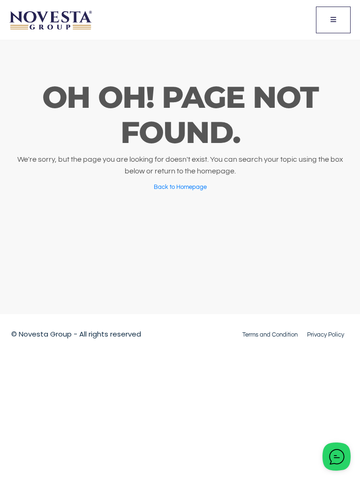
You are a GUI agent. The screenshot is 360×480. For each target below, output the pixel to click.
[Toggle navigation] (333, 20)
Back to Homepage (180, 187)
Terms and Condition (270, 334)
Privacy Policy (325, 334)
